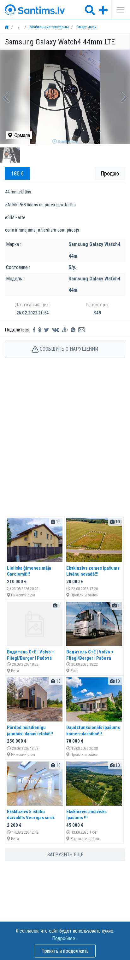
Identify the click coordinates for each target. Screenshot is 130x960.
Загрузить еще (65, 855)
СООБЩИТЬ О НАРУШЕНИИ (68, 349)
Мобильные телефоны (49, 27)
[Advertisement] (65, 443)
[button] (6, 97)
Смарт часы (86, 27)
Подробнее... (65, 938)
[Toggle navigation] (118, 10)
